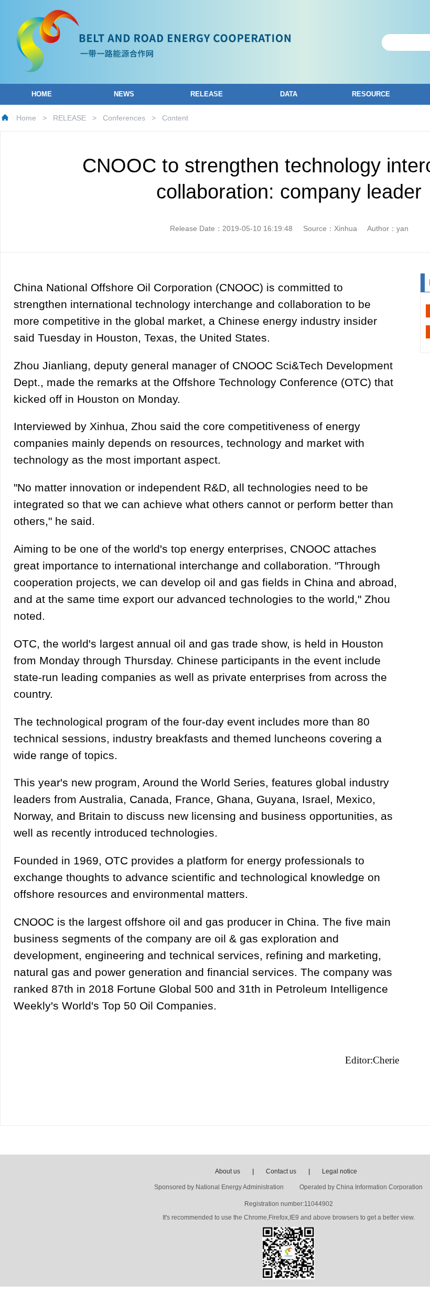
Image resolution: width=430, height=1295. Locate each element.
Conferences (124, 118)
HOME (41, 94)
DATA (288, 94)
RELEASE (206, 94)
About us (227, 1171)
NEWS (124, 94)
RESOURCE (371, 94)
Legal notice (339, 1171)
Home (26, 118)
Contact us (281, 1171)
